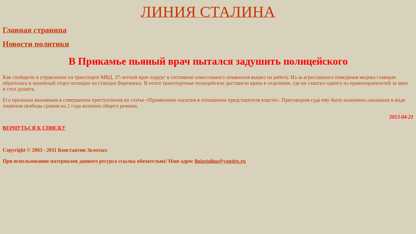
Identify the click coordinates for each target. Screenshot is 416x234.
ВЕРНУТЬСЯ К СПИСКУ (34, 128)
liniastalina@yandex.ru (220, 161)
